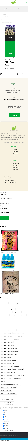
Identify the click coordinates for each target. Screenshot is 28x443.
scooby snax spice (18, 378)
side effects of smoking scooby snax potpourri (10, 384)
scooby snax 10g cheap (6, 333)
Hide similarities (7, 402)
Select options (9, 38)
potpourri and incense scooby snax (8, 327)
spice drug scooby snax (6, 390)
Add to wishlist (10, 44)
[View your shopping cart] (25, 3)
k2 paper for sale (4, 315)
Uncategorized (3, 208)
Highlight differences (8, 404)
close (8, 440)
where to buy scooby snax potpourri (8, 393)
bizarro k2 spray (4, 303)
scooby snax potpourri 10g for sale (8, 372)
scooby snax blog (18, 336)
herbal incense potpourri (6, 312)
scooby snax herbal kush (6, 357)
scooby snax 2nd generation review (8, 330)
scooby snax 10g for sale (18, 333)
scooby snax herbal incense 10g (7, 345)
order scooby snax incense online (8, 321)
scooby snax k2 (17, 366)
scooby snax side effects (6, 378)
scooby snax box (4, 339)
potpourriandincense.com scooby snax (9, 324)
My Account (10, 75)
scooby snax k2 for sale (6, 369)
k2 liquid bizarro (16, 312)
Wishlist (23, 75)
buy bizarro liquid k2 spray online (8, 309)
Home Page (5, 8)
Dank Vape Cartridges (5, 198)
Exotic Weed (7, 59)
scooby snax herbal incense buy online (9, 348)
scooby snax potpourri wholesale (8, 375)
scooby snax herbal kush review (7, 363)
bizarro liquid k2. (18, 306)
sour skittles (13, 387)
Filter (4, 218)
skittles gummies (4, 387)
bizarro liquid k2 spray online (7, 306)
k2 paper (24, 312)
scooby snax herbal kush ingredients (8, 360)
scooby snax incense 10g (6, 366)
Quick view (10, 54)
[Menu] (1, 3)
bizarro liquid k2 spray (14, 303)
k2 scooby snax (13, 315)
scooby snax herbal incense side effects (9, 351)
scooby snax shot (20, 375)
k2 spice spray (23, 315)
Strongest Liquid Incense (5, 206)
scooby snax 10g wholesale (6, 336)
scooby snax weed (5, 381)
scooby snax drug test (15, 339)
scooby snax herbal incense (7, 342)
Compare (10, 50)
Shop (9, 8)
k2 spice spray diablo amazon (7, 318)
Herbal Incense (3, 203)
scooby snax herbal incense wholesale (9, 354)
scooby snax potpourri (18, 369)
